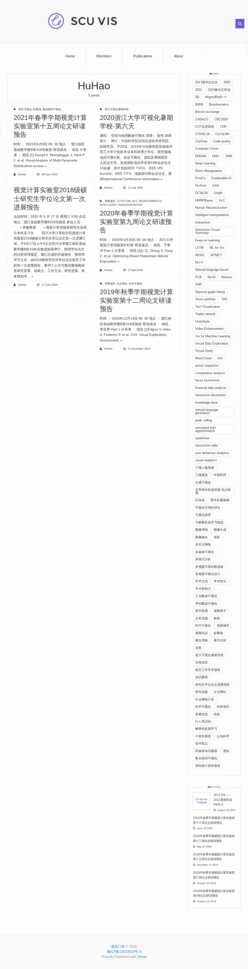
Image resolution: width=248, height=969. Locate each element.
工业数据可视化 (206, 596)
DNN (228, 156)
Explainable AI (221, 178)
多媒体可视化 (204, 552)
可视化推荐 (203, 515)
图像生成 (220, 529)
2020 (227, 82)
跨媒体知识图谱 (206, 751)
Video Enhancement (209, 329)
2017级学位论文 (206, 82)
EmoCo (200, 178)
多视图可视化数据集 (209, 567)
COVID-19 (202, 134)
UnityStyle (202, 321)
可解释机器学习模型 (209, 522)
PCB (198, 277)
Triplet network (205, 314)
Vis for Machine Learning (212, 336)
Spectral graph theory (210, 292)
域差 (217, 537)
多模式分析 (203, 559)
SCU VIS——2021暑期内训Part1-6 (223, 799)
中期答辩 (220, 475)
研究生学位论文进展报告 (212, 684)
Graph (218, 193)
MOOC (200, 255)
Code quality (222, 141)
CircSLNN (222, 134)
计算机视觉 (203, 736)
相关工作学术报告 (207, 670)
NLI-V (199, 262)
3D (197, 97)
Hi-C (135, 201)
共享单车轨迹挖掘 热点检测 (213, 491)
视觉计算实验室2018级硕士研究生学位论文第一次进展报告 (50, 198)
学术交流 (201, 581)
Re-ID (212, 277)
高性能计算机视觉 (207, 766)
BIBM (199, 104)
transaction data (206, 445)
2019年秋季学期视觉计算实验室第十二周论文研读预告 (136, 300)
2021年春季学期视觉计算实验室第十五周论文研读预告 (50, 126)
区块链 (200, 500)
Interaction (202, 222)
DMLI (216, 156)
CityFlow (124, 201)
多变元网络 (203, 544)
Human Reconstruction (211, 207)
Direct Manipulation (208, 171)
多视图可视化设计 (207, 574)
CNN (223, 126)
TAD (224, 299)
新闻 (217, 618)
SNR (198, 284)
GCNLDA (201, 193)
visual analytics (206, 460)
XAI (220, 358)
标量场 (37, 109)
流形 (198, 648)
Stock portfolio (205, 299)
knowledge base (206, 402)
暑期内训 (201, 633)
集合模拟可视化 (52, 109)
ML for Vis (216, 247)
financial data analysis (210, 388)
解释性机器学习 (206, 729)
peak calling (203, 420)
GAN (215, 185)
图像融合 (201, 537)
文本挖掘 (201, 618)
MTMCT (216, 255)
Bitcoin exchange (207, 112)
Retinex (226, 277)
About (178, 56)
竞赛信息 (201, 714)
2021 (198, 90)
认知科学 (223, 736)
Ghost (142, 957)
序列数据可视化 (206, 603)
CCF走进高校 (204, 126)
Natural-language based (211, 269)
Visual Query (204, 351)
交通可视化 (203, 482)
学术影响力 (203, 589)
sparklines (202, 438)
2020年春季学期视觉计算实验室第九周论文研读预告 (136, 222)
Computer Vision (206, 148)
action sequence (206, 365)
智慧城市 (110, 201)
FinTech (200, 185)
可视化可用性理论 (207, 507)
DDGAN (200, 156)
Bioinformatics (150, 201)
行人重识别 (203, 721)
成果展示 (220, 611)
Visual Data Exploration (211, 343)
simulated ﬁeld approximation (205, 429)
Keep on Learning (207, 240)
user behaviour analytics (212, 453)
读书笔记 (201, 743)
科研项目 (223, 706)
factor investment (207, 380)
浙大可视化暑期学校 (117, 109)
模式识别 (220, 640)
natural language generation (206, 411)
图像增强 (201, 529)
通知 (226, 751)
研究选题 (201, 692)
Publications (142, 56)
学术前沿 (220, 581)
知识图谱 (201, 677)
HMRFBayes (204, 200)
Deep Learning (205, 163)
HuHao (22, 174)
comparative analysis (210, 373)
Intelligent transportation (121, 204)
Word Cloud (203, 358)
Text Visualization (207, 306)
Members (104, 56)
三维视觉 (201, 475)
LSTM (199, 247)
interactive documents (210, 395)
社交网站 (122, 283)
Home (70, 56)
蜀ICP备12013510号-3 (124, 952)
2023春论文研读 (219, 90)
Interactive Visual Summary (207, 231)
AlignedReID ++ (216, 97)
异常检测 (201, 611)
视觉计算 (118, 946)
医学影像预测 (219, 500)
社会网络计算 (204, 699)
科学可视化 (25, 109)
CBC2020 (221, 119)
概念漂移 (201, 640)
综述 (217, 714)
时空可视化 (135, 283)
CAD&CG (202, 119)
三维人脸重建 (204, 467)
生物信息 (201, 662)
